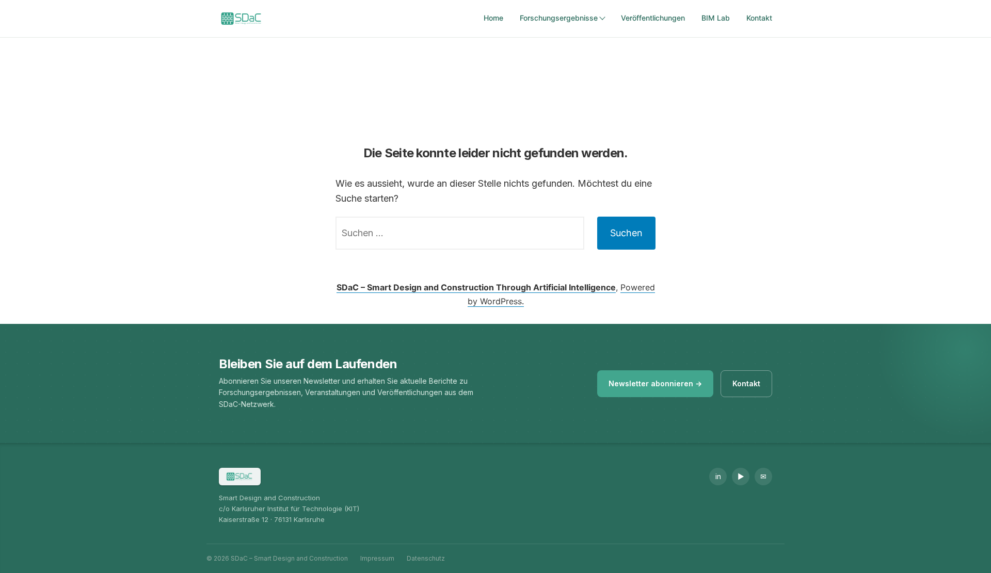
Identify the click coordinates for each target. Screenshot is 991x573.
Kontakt (759, 17)
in (718, 476)
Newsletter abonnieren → (655, 383)
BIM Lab (715, 17)
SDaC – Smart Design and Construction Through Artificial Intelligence (476, 287)
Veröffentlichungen (653, 17)
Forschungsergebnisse (559, 17)
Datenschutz (426, 558)
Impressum (377, 558)
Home (493, 17)
